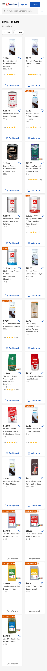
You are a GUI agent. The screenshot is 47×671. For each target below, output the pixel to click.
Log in (35, 4)
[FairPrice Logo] (11, 4)
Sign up (24, 4)
